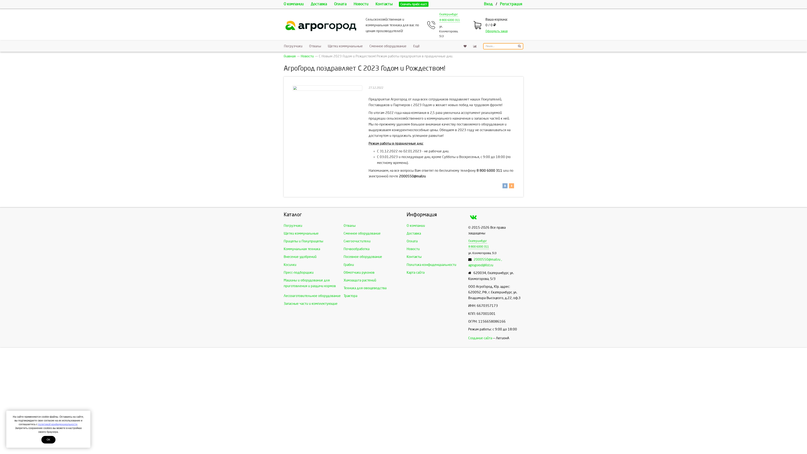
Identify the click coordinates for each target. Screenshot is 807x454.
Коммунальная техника (302, 249)
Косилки (290, 265)
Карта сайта (416, 272)
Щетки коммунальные (345, 46)
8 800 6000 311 (449, 20)
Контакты (384, 4)
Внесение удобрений (300, 257)
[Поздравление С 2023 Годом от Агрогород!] (327, 88)
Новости (361, 4)
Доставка (319, 4)
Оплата (340, 4)
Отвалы (315, 46)
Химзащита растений (360, 280)
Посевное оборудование (363, 257)
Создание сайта (480, 338)
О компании (294, 4)
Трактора (350, 296)
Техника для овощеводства (365, 288)
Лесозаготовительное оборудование (312, 296)
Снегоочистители (357, 241)
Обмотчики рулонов (359, 272)
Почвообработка (356, 249)
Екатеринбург (448, 14)
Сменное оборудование (387, 46)
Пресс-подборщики (299, 272)
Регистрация (511, 4)
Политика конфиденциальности (431, 265)
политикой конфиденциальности (57, 424)
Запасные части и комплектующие (311, 303)
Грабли (349, 265)
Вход (488, 4)
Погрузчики (293, 46)
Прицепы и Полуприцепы (303, 241)
